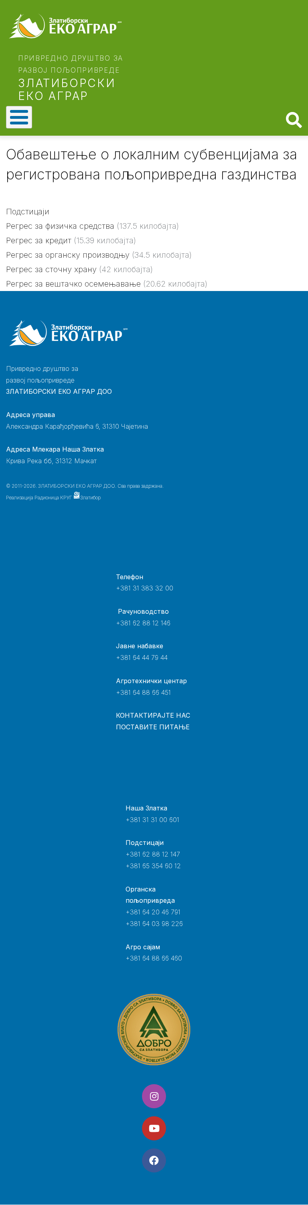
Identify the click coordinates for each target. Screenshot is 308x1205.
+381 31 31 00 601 (152, 820)
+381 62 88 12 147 (153, 854)
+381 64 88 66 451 (143, 692)
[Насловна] (65, 26)
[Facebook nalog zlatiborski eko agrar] (154, 1160)
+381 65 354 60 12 (153, 866)
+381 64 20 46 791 (153, 912)
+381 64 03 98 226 (154, 924)
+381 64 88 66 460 (154, 958)
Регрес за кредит (38, 240)
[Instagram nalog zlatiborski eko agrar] (154, 1096)
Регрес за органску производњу (68, 255)
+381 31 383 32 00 (144, 588)
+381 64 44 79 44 (142, 657)
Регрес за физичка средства (60, 226)
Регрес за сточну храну (51, 269)
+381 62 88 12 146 (143, 623)
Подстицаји (27, 211)
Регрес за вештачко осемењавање (73, 284)
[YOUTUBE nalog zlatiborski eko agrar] (154, 1128)
